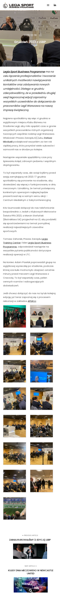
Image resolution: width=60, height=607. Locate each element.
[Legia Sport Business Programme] (18, 5)
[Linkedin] (55, 5)
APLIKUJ (32, 301)
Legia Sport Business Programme (24, 71)
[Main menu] (48, 5)
